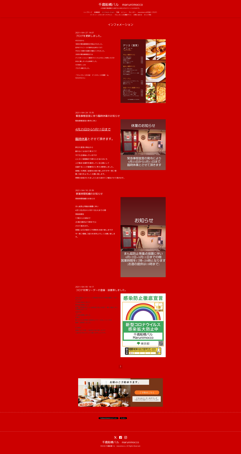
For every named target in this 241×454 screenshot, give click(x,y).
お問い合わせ (138, 15)
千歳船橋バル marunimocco (120, 4)
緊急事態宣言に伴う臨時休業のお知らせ (98, 116)
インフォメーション (108, 12)
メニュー (124, 12)
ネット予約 (147, 15)
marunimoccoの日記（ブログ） (148, 12)
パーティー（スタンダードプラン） (101, 15)
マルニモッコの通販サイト (123, 15)
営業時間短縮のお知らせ (89, 193)
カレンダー (132, 12)
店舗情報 (97, 12)
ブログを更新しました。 (89, 36)
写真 (117, 12)
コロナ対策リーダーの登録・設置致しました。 (101, 290)
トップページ (88, 12)
